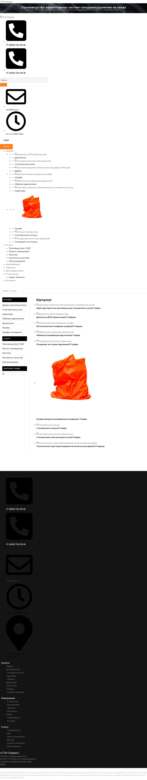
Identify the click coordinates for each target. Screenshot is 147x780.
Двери (18, 171)
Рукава (18, 228)
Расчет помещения (19, 251)
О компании (12, 274)
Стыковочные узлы (25, 164)
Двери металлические (14, 305)
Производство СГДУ (20, 248)
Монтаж (13, 255)
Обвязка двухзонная (25, 184)
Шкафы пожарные (12, 332)
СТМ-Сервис (6, 1)
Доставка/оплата (14, 271)
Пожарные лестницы (26, 242)
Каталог (10, 151)
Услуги (9, 245)
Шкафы (19, 177)
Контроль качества (19, 258)
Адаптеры (20, 191)
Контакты (11, 280)
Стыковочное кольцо (26, 235)
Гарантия (11, 267)
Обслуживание (17, 261)
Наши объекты (17, 277)
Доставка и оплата (11, 713)
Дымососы (20, 157)
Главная (5, 291)
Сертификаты (13, 264)
